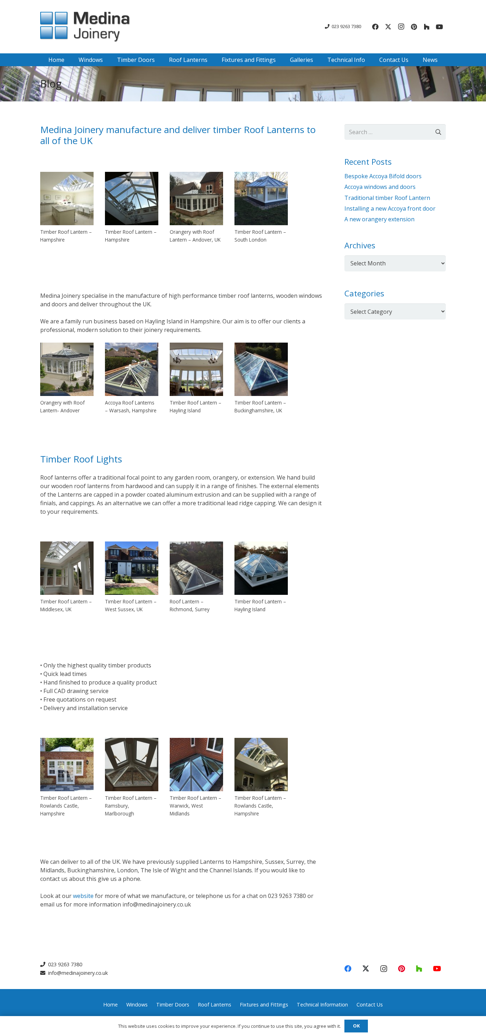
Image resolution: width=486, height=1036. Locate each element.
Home (110, 1004)
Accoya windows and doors (380, 187)
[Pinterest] (413, 26)
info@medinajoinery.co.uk (77, 972)
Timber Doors (172, 1004)
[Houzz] (426, 26)
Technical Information (322, 1004)
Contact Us (369, 1004)
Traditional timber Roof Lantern (387, 198)
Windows (137, 1004)
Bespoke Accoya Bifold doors (383, 176)
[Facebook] (375, 26)
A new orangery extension (379, 219)
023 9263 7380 (64, 964)
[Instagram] (401, 26)
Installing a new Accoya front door (389, 208)
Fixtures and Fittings (264, 1004)
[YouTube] (439, 26)
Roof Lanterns (214, 1004)
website (83, 896)
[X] (388, 26)
